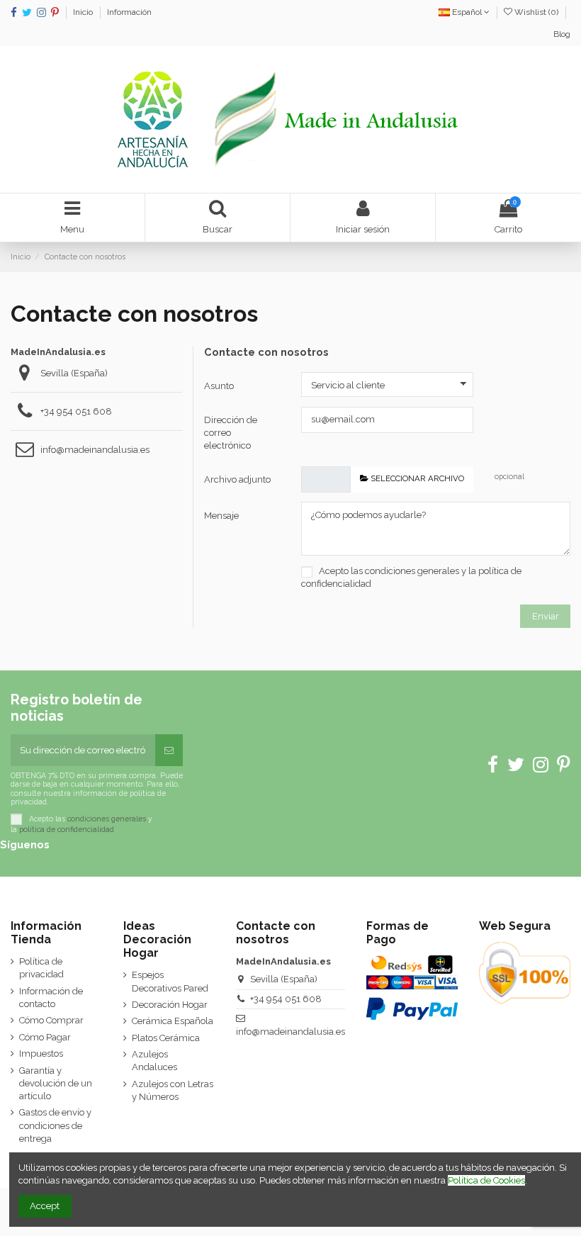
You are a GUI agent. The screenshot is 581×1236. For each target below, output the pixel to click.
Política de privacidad (41, 967)
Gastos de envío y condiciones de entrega (55, 1125)
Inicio (84, 12)
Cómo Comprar (51, 1020)
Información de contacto (51, 997)
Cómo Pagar (45, 1037)
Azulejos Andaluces (154, 1060)
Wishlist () (536, 12)
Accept (45, 1206)
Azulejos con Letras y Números (172, 1090)
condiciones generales (412, 571)
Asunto (219, 386)
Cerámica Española (172, 1021)
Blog (561, 34)
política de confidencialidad (66, 829)
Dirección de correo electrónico (230, 433)
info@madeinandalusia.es (95, 449)
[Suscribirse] (169, 750)
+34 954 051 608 (76, 411)
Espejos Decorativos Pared (170, 981)
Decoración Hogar (170, 1004)
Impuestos (41, 1053)
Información (129, 12)
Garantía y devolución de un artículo (55, 1083)
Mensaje (221, 515)
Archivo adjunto (237, 479)
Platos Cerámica (166, 1038)
